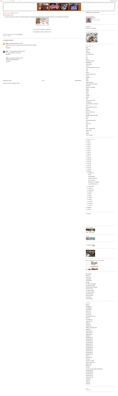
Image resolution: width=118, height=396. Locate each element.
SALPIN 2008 (88, 370)
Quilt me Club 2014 (90, 362)
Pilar (87, 121)
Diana (87, 79)
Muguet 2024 (88, 332)
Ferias (87, 322)
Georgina (88, 95)
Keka (87, 98)
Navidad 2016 (88, 342)
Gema (87, 92)
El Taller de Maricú (89, 82)
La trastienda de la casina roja (92, 103)
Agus (87, 47)
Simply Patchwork (89, 295)
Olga (7, 43)
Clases (87, 311)
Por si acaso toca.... (92, 180)
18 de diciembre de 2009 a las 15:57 (15, 43)
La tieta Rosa (88, 102)
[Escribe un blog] (18, 34)
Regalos (87, 363)
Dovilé (87, 80)
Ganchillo (88, 326)
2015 (88, 159)
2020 (88, 150)
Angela (87, 50)
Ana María (88, 49)
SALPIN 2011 (88, 375)
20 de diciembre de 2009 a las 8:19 (16, 58)
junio (89, 195)
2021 (88, 148)
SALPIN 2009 (88, 372)
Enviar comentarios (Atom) (14, 83)
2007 (88, 209)
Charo (87, 69)
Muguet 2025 (88, 334)
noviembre (90, 186)
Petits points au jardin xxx (91, 120)
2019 (88, 152)
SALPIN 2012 (88, 377)
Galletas (87, 324)
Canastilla (88, 307)
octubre (90, 188)
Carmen (87, 65)
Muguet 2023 (88, 330)
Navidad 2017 (88, 344)
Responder (8, 47)
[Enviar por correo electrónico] (17, 34)
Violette (87, 133)
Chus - (87, 70)
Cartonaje (88, 309)
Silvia (87, 126)
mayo (89, 197)
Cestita (89, 174)
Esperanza (88, 85)
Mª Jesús (88, 113)
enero (89, 205)
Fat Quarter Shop (89, 288)
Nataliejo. (88, 335)
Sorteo (87, 380)
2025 (88, 141)
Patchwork (88, 357)
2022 (88, 146)
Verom (87, 131)
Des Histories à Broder (90, 285)
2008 (88, 207)
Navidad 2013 (88, 337)
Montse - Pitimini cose (90, 112)
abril (89, 199)
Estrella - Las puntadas (90, 87)
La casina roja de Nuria (90, 100)
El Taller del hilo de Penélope (91, 287)
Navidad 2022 (88, 352)
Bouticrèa (88, 275)
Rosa (87, 125)
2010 (88, 169)
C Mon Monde (89, 64)
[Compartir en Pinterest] (21, 34)
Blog (87, 304)
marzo (89, 201)
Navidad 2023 (88, 354)
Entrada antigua (78, 80)
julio (89, 193)
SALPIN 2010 (88, 373)
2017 (88, 156)
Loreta (87, 105)
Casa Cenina (88, 277)
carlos (7, 58)
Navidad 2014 (88, 339)
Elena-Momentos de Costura (91, 83)
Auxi (87, 57)
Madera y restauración (90, 327)
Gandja (87, 90)
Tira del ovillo (88, 297)
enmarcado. (88, 321)
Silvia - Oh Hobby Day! (90, 128)
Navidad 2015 (88, 340)
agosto (89, 191)
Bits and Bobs (88, 273)
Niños (87, 355)
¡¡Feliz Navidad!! (91, 176)
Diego (87, 317)
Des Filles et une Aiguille (91, 283)
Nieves (87, 116)
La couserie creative (90, 290)
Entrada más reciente (7, 80)
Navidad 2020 (88, 349)
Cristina (10, 16)
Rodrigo (87, 365)
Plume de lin (88, 123)
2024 (88, 142)
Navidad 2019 (88, 347)
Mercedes (88, 110)
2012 (88, 165)
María (7, 51)
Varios (9, 35)
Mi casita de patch (89, 293)
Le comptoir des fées (90, 292)
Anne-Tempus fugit (89, 54)
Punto (87, 359)
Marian (87, 108)
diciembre (90, 172)
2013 (88, 163)
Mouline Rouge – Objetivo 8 (93, 182)
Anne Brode (88, 52)
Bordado (87, 306)
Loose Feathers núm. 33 (93, 183)
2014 (88, 161)
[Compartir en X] (19, 34)
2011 (88, 167)
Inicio (43, 80)
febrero (89, 203)
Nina (87, 118)
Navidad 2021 (88, 350)
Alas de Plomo (51, 16)
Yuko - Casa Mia (89, 135)
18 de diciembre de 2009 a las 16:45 (17, 51)
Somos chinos (89, 130)
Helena (87, 97)
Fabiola (87, 88)
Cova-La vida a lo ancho (91, 74)
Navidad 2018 (88, 345)
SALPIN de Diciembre (92, 178)
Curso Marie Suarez (90, 316)
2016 (88, 157)
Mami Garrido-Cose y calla (91, 107)
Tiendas (87, 382)
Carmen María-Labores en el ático (93, 67)
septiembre (90, 190)
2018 (88, 154)
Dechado (87, 282)
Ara (86, 55)
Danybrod (88, 77)
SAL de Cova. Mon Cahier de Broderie (93, 368)
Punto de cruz (88, 360)
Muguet (87, 329)
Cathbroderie (88, 278)
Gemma (87, 93)
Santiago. (88, 378)
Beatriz (87, 59)
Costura (87, 314)
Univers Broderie (89, 298)
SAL (87, 367)
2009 (88, 171)
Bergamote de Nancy (90, 60)
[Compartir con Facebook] (20, 34)
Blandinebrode (89, 62)
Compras (88, 312)
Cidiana (87, 72)
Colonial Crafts (89, 280)
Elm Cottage (88, 319)
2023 (88, 144)
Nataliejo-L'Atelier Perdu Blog (91, 115)
